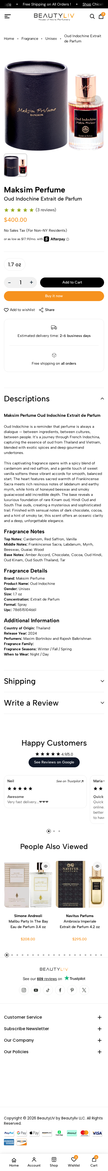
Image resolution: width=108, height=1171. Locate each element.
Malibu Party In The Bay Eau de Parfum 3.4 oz (28, 921)
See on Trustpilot (68, 781)
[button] (54, 398)
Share (50, 310)
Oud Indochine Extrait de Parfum (82, 38)
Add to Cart (72, 282)
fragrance (29, 38)
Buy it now (54, 296)
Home (9, 38)
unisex (51, 38)
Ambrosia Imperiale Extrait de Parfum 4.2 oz (80, 921)
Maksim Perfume (34, 189)
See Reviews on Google (54, 762)
